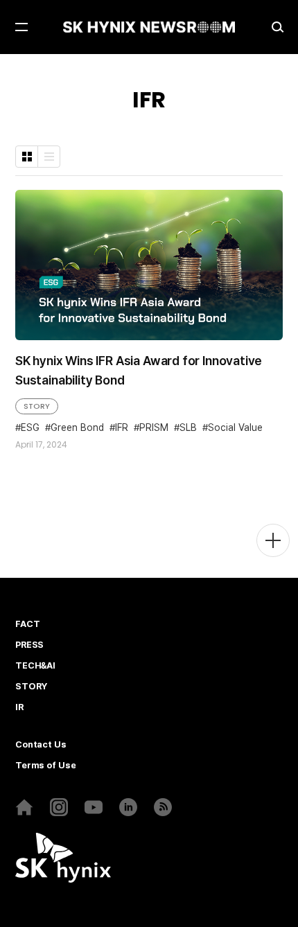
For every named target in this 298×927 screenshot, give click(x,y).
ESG (30, 427)
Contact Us (41, 745)
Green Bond (77, 427)
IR (19, 707)
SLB (188, 427)
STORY (37, 406)
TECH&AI (35, 666)
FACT (27, 624)
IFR (121, 427)
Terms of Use (45, 765)
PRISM (153, 427)
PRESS (29, 645)
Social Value (235, 427)
